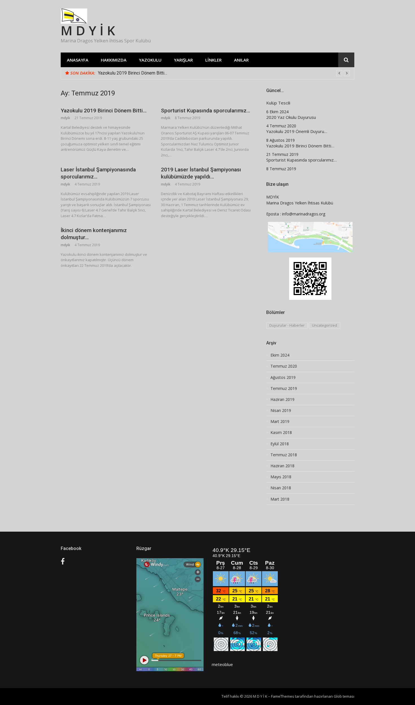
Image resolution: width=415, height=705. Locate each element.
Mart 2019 (279, 421)
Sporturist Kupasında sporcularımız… (205, 110)
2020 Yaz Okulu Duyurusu (291, 117)
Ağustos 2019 (283, 377)
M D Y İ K (88, 30)
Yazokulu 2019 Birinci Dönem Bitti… (132, 73)
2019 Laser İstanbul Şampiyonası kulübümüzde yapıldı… (201, 173)
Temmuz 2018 (283, 454)
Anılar (241, 60)
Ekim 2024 (279, 355)
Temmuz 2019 (283, 388)
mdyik (65, 117)
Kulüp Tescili (278, 103)
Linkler (213, 60)
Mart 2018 (279, 499)
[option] (224, 73)
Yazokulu (150, 60)
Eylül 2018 (279, 443)
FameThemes (282, 696)
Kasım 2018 (281, 432)
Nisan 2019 (280, 410)
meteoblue (222, 664)
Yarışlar (183, 60)
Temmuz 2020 (283, 366)
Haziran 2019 (282, 399)
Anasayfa (77, 60)
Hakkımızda (113, 60)
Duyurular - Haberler (287, 325)
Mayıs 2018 (280, 476)
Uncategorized (324, 325)
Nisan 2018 (280, 487)
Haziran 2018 (282, 465)
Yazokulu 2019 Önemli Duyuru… (296, 131)
